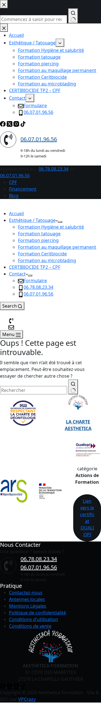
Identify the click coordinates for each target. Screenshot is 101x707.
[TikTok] (23, 686)
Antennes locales (27, 599)
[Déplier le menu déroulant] (60, 222)
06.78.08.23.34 (53, 169)
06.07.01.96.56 (15, 175)
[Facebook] (3, 686)
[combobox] (33, 390)
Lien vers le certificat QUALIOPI (87, 518)
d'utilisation (45, 619)
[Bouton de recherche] (73, 386)
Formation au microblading (47, 260)
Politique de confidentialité (37, 613)
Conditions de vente (30, 626)
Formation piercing (38, 240)
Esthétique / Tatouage (32, 220)
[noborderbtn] (11, 327)
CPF (13, 182)
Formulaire (35, 280)
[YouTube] (16, 686)
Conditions (20, 619)
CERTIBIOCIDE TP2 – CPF (34, 267)
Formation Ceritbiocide (42, 254)
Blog (14, 196)
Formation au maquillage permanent (57, 247)
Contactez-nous (25, 592)
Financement (22, 189)
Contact (17, 274)
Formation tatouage (39, 234)
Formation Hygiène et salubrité (51, 227)
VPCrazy (27, 699)
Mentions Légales (27, 606)
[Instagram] (10, 686)
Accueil (16, 213)
